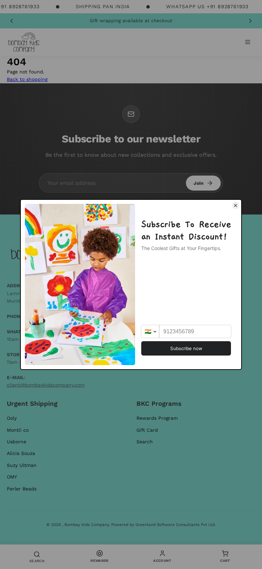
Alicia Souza (21, 453)
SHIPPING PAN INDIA (103, 6)
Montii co (18, 430)
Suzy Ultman (22, 465)
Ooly (12, 418)
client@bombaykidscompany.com (46, 385)
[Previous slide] (11, 21)
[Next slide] (250, 21)
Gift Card (147, 430)
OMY (12, 477)
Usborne (16, 441)
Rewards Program (157, 418)
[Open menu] (247, 42)
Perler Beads (22, 488)
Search (144, 441)
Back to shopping (27, 79)
